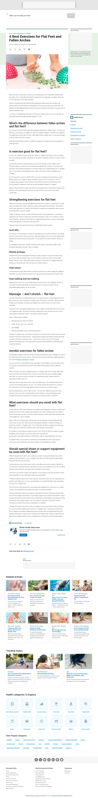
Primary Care (17, 593)
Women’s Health (86, 729)
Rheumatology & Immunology (13, 747)
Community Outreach (11, 778)
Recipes (77, 743)
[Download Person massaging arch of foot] (38, 585)
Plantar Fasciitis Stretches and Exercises (38, 629)
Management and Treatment (77, 135)
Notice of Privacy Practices (41, 784)
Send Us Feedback (39, 771)
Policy (80, 56)
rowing (32, 359)
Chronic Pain (41, 739)
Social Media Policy (39, 776)
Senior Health (26, 747)
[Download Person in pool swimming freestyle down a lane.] (60, 585)
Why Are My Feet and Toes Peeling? (59, 630)
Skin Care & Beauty (56, 729)
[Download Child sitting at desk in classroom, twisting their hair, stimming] (49, 661)
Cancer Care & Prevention (29, 739)
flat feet (47, 97)
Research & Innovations (11, 780)
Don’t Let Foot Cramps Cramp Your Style (37, 596)
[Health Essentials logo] (27, 523)
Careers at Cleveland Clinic (12, 775)
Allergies (17, 739)
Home (7, 771)
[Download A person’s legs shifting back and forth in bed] (78, 661)
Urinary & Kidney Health (57, 747)
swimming (25, 359)
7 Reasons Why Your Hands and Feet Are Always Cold (14, 629)
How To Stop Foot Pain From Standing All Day (81, 629)
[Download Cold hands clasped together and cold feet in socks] (16, 617)
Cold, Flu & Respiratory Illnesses (55, 739)
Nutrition (12, 729)
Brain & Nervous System (42, 671)
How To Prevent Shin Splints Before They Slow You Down (19, 674)
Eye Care (21, 743)
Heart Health (17, 626)
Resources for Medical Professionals (15, 786)
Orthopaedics (28, 33)
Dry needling (15, 327)
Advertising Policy (39, 775)
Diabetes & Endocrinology (71, 739)
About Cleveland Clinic (11, 773)
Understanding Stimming (45, 674)
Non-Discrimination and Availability (43, 786)
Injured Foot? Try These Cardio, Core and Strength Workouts (59, 599)
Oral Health (47, 743)
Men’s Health (71, 711)
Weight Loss (68, 747)
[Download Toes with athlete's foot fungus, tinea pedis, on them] (16, 585)
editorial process (28, 551)
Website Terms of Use (40, 780)
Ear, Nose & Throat (11, 743)
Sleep (68, 671)
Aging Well (9, 739)
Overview (72, 124)
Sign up (23, 535)
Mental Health (85, 711)
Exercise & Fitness (40, 593)
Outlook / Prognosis (75, 139)
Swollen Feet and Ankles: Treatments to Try (81, 597)
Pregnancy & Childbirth (67, 743)
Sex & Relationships (37, 747)
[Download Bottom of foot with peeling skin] (60, 617)
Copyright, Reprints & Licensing (42, 778)
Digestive (83, 739)
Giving (7, 776)
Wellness (41, 626)
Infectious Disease (31, 743)
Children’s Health (27, 711)
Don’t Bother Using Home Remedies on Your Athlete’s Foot (16, 597)
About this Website (39, 773)
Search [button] (71, 15)
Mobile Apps (68, 771)
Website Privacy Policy (40, 782)
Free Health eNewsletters (12, 784)
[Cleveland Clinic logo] (15, 523)
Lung (40, 743)
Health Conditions (20, 33)
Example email (61, 535)
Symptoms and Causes (76, 128)
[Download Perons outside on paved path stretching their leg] (19, 661)
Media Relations (9, 788)
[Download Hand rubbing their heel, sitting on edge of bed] (38, 617)
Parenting (56, 743)
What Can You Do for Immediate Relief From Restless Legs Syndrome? (77, 675)
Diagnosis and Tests (75, 131)
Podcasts (67, 773)
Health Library (9, 782)
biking (19, 359)
